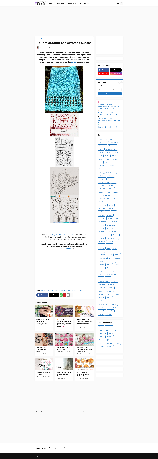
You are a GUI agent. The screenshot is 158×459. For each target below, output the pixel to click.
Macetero (102, 231)
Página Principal (41, 39)
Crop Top (110, 202)
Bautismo (109, 152)
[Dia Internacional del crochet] (44, 364)
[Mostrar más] (71, 295)
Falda (51, 290)
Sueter (101, 291)
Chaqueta (102, 188)
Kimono (101, 225)
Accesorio (109, 139)
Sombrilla (102, 287)
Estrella (111, 208)
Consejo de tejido (104, 198)
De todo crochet (47, 456)
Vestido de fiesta (104, 301)
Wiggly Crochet (111, 307)
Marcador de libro (112, 238)
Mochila (109, 245)
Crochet (50, 39)
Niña (108, 248)
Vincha (114, 304)
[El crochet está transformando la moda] (44, 339)
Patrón (63, 290)
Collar (108, 192)
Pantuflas (102, 254)
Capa (100, 172)
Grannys (101, 215)
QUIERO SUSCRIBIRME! (64, 249)
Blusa (107, 155)
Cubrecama (102, 205)
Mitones (101, 245)
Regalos (101, 271)
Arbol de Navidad (111, 149)
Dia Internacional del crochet (43, 373)
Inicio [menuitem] (51, 3)
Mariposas (102, 241)
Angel (101, 149)
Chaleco (101, 185)
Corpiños (101, 202)
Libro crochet (111, 225)
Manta (101, 235)
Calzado (111, 165)
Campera (115, 169)
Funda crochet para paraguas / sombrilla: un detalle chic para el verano (84, 322)
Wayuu (101, 307)
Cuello (111, 205)
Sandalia (114, 281)
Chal (114, 182)
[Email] (68, 295)
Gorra (107, 212)
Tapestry (101, 294)
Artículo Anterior (41, 412)
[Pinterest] (64, 295)
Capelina (101, 175)
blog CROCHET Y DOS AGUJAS (62, 235)
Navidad (101, 248)
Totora (117, 294)
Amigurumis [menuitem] (72, 3)
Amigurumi (112, 146)
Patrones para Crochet (105, 112)
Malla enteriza (112, 231)
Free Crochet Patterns (105, 119)
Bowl (107, 159)
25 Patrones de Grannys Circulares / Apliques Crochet (84, 374)
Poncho (117, 254)
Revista (101, 274)
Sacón (108, 278)
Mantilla (115, 235)
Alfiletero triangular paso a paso (63, 348)
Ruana (101, 278)
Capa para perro (110, 172)
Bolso (100, 159)
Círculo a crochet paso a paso (108, 115)
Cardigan (102, 179)
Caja (113, 162)
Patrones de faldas (71, 290)
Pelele (110, 254)
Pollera (80, 290)
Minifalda (111, 241)
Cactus (107, 162)
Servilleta (102, 284)
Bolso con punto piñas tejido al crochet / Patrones (64, 374)
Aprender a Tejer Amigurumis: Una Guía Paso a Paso (84, 349)
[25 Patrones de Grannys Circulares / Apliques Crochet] (84, 364)
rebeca (109, 314)
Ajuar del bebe (114, 142)
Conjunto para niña (104, 195)
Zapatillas (102, 311)
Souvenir (110, 287)
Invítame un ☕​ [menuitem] (84, 3)
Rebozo (101, 268)
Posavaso (102, 261)
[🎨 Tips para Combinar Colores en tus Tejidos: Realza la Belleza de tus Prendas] (64, 311)
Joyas (116, 218)
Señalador (111, 284)
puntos (74, 62)
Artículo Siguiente (87, 412)
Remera (115, 271)
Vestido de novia (104, 304)
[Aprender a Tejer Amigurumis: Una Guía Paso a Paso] (84, 339)
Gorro (113, 212)
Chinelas (110, 188)
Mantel (108, 235)
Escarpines (102, 208)
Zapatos (110, 311)
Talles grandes (110, 291)
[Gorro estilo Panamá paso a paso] (44, 311)
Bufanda (114, 159)
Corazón (115, 198)
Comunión (116, 192)
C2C (100, 162)
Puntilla (109, 264)
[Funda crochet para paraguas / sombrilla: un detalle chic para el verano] (84, 311)
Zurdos (101, 314)
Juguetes (114, 221)
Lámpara (110, 228)
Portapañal (116, 258)
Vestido (109, 297)
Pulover (101, 264)
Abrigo (101, 139)
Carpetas (110, 179)
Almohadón (102, 146)
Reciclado (110, 268)
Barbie (101, 152)
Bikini (100, 155)
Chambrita (110, 185)
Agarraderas (103, 142)
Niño (114, 248)
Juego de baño (103, 221)
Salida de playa (104, 281)
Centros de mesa (104, 182)
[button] (118, 3)
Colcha (101, 192)
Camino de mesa (104, 169)
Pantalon (108, 251)
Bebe (116, 152)
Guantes (109, 215)
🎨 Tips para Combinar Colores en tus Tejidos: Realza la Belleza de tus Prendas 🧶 (64, 323)
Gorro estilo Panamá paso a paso (43, 320)
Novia (100, 251)
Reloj (108, 271)
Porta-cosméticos (104, 258)
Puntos (116, 264)
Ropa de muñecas (112, 274)
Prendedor (111, 261)
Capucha (110, 175)
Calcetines (102, 165)
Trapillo (101, 297)
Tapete (110, 294)
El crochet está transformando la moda (42, 349)
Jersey (110, 218)
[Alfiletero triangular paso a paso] (64, 339)
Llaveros (101, 228)
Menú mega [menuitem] (60, 3)
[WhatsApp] (61, 295)
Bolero (114, 155)
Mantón (101, 238)
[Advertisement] (79, 21)
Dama (47, 290)
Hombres (102, 218)
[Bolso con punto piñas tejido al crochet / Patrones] (64, 364)
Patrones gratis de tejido (106, 104)
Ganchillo (57, 290)
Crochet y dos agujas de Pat (107, 127)
